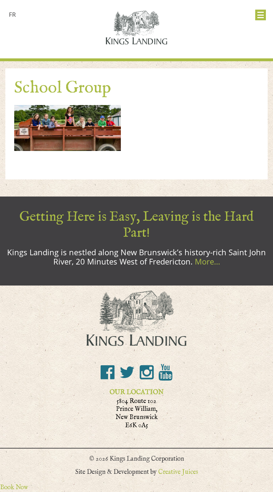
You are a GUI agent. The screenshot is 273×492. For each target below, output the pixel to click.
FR (12, 14)
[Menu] (260, 15)
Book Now (14, 487)
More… (207, 261)
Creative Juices (178, 472)
